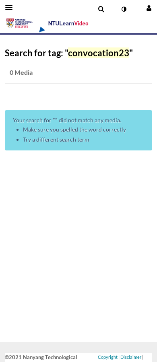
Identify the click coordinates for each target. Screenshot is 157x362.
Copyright (108, 357)
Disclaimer (130, 357)
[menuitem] (101, 9)
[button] (11, 7)
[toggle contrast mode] (124, 9)
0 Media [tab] (21, 72)
